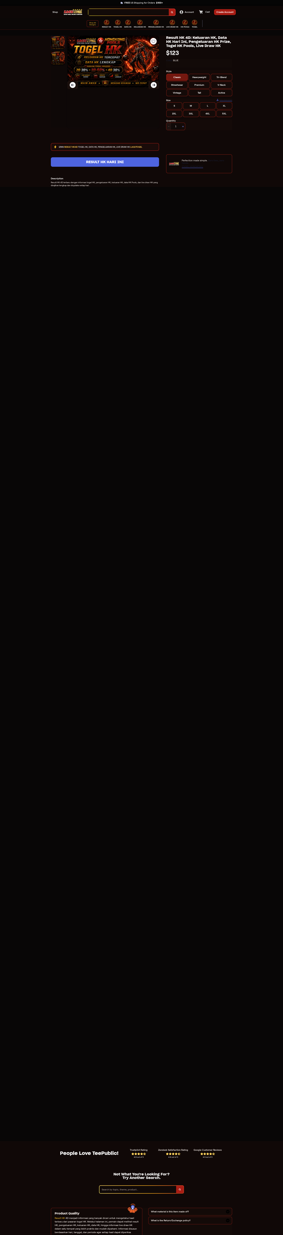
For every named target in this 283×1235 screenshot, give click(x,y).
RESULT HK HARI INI (105, 162)
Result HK (60, 1218)
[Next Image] (153, 85)
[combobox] (128, 12)
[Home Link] (73, 12)
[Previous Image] (72, 85)
